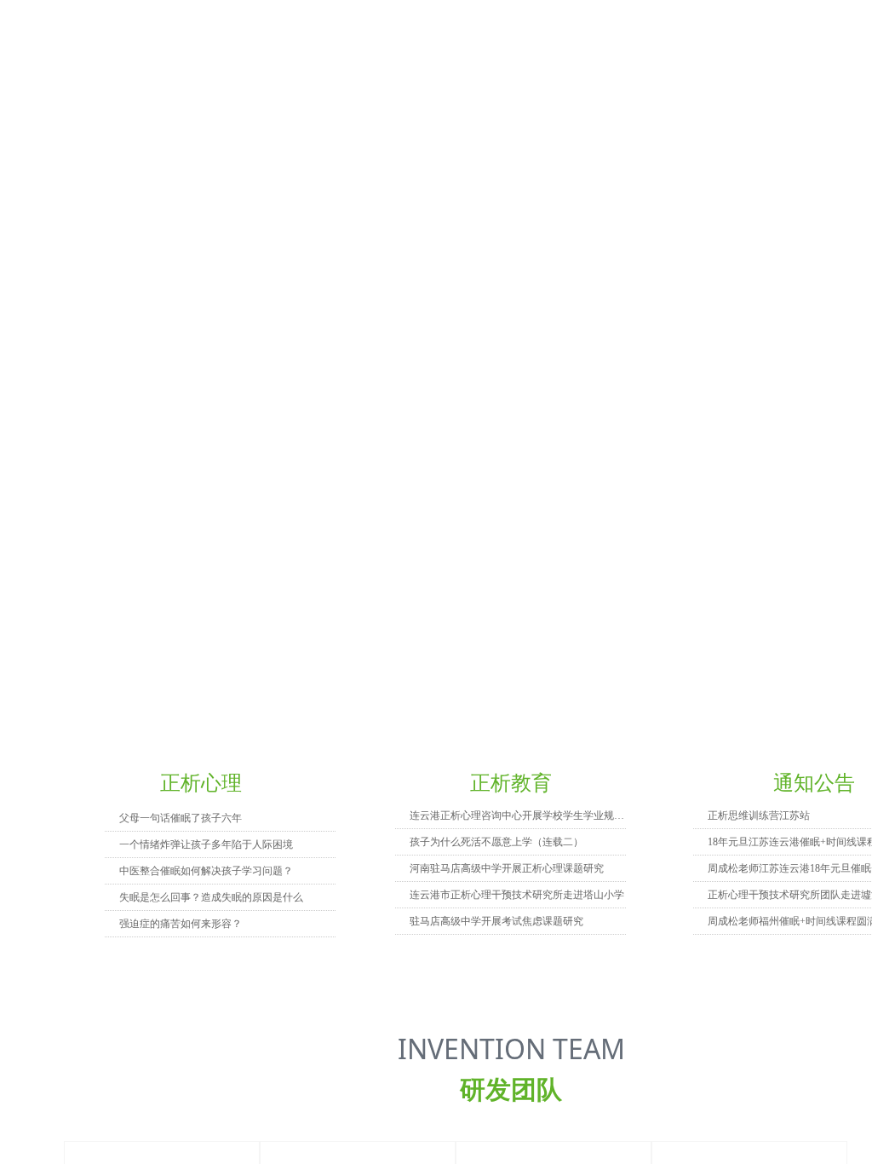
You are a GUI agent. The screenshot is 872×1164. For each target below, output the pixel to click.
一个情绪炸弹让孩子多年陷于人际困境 (206, 844)
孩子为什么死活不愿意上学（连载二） (496, 842)
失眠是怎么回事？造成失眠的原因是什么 (211, 897)
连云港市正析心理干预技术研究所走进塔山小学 (517, 895)
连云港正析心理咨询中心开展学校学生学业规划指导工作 (518, 815)
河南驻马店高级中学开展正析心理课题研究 (507, 868)
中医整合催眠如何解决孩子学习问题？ (206, 871)
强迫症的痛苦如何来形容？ (180, 924)
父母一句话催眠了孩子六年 (180, 818)
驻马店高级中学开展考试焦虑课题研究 (496, 921)
